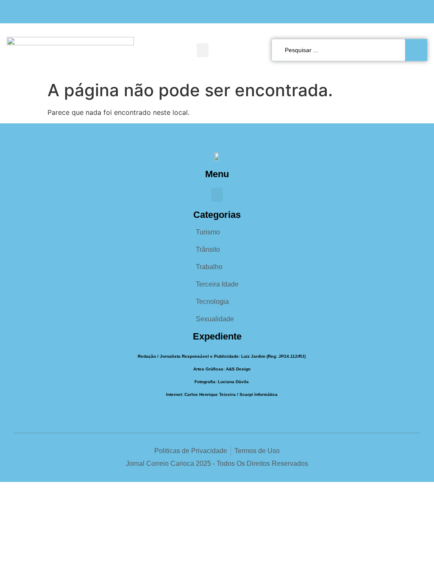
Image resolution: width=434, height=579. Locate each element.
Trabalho (209, 266)
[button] (203, 50)
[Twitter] (421, 12)
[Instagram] (404, 12)
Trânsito (208, 249)
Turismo (208, 232)
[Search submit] (418, 50)
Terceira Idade (217, 284)
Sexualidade (215, 319)
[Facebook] (388, 12)
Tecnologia (212, 301)
